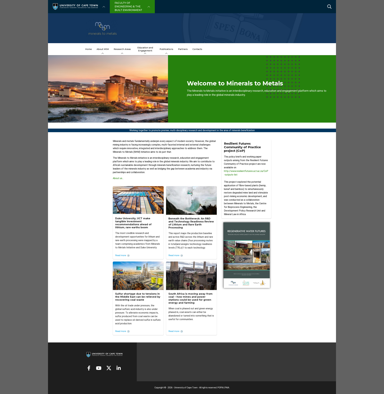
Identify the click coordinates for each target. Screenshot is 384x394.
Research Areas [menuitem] (122, 49)
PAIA (227, 387)
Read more (120, 255)
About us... (118, 178)
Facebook (88, 368)
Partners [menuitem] (183, 49)
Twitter (108, 368)
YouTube (98, 368)
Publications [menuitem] (166, 49)
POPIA (221, 387)
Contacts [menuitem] (197, 49)
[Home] (75, 6)
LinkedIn (119, 368)
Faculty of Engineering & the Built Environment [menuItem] (128, 6)
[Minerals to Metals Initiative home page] (192, 28)
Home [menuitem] (88, 49)
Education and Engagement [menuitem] (145, 49)
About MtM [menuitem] (103, 49)
